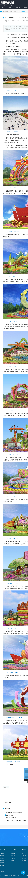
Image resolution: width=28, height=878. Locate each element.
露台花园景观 (9, 815)
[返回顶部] (23, 873)
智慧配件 (13, 858)
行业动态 (23, 11)
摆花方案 (6, 787)
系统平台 (13, 853)
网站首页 (3, 7)
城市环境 (2, 858)
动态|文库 (17, 11)
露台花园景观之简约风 (11, 817)
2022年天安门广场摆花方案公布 (14, 812)
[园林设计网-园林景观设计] (7, 3)
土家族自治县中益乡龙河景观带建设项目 (16, 820)
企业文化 (24, 855)
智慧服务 (2, 865)
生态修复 (2, 860)
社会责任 (24, 860)
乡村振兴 (2, 855)
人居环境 (2, 853)
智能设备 (13, 855)
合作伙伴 (24, 862)
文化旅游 (2, 862)
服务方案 (11, 7)
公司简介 (24, 853)
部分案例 (18, 7)
